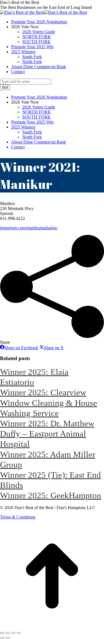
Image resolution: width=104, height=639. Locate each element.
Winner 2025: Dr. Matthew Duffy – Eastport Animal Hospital (47, 434)
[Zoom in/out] (19, 633)
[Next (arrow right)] (8, 638)
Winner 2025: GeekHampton (50, 495)
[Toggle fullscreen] (13, 633)
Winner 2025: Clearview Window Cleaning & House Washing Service (48, 402)
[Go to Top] (52, 626)
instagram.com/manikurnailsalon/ (29, 227)
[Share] (8, 633)
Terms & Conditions (17, 517)
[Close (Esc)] (2, 633)
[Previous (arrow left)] (2, 638)
